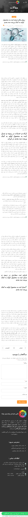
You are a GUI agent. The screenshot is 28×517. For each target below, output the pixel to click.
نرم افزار (21, 116)
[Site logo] (14, 2)
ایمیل (25, 387)
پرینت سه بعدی (10, 199)
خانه (17, 10)
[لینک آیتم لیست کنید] (13, 445)
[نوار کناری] (26, 157)
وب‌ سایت (24, 394)
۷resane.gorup (19, 25)
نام (26, 381)
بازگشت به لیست (14, 348)
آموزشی (12, 10)
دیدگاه (25, 363)
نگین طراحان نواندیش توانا (11, 333)
